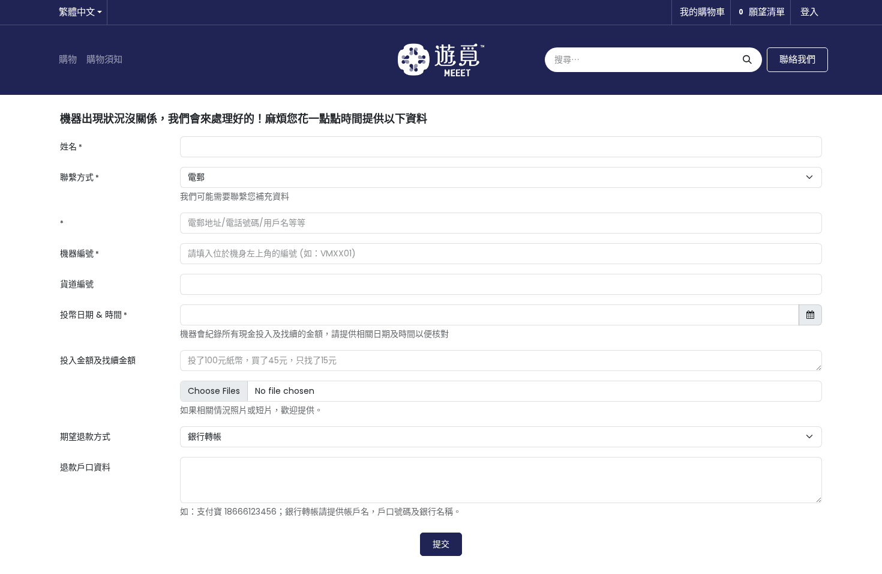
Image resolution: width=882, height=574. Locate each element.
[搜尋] (746, 59)
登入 (809, 11)
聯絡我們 (797, 59)
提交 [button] (441, 544)
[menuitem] (68, 59)
